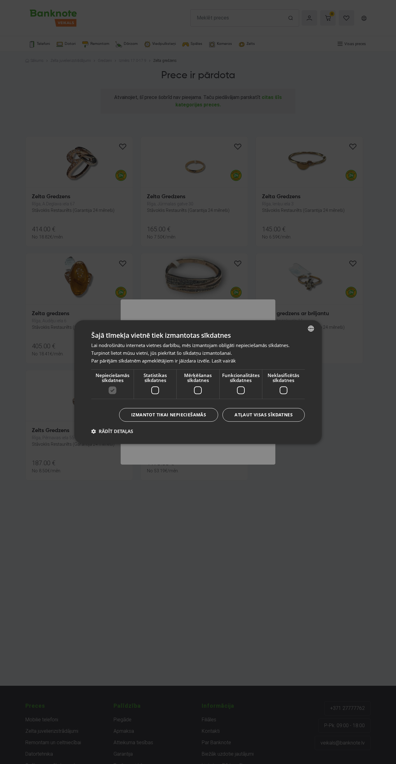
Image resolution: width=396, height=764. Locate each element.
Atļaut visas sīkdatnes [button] (264, 415)
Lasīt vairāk (224, 361)
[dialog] (198, 382)
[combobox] (311, 328)
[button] (112, 431)
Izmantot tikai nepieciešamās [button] (168, 415)
